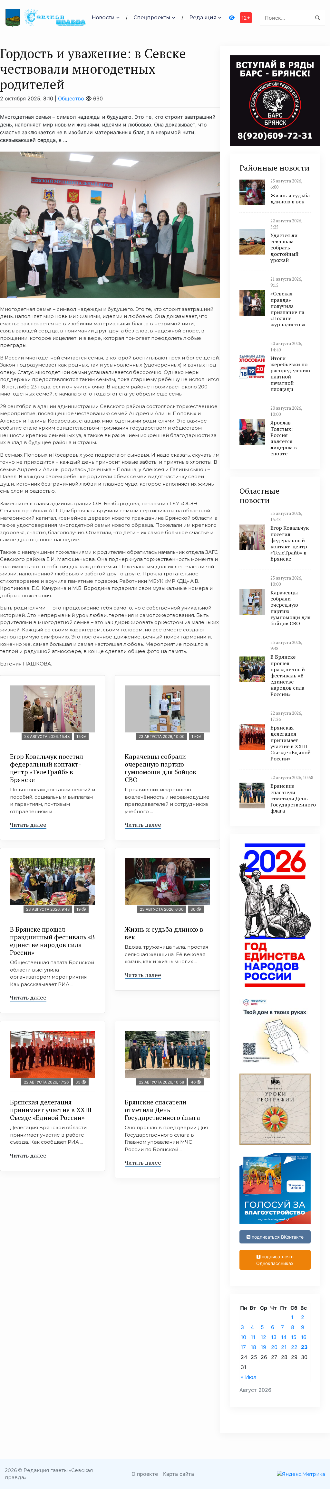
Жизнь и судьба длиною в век (164, 933)
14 (283, 1337)
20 (274, 1347)
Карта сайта (178, 1474)
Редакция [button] (203, 17)
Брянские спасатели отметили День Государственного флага (162, 1110)
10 (243, 1337)
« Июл (248, 1377)
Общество (71, 98)
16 (303, 1337)
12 (263, 1337)
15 (293, 1337)
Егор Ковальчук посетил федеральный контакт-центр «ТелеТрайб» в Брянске (46, 768)
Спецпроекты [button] (151, 17)
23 (304, 1347)
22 (294, 1347)
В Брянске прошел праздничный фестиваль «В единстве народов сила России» (52, 941)
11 (253, 1337)
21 (283, 1347)
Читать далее (28, 824)
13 (274, 1337)
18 (253, 1347)
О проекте (144, 1474)
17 (243, 1347)
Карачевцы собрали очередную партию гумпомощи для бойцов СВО (160, 768)
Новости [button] (103, 17)
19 (263, 1347)
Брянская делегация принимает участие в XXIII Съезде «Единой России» (51, 1110)
